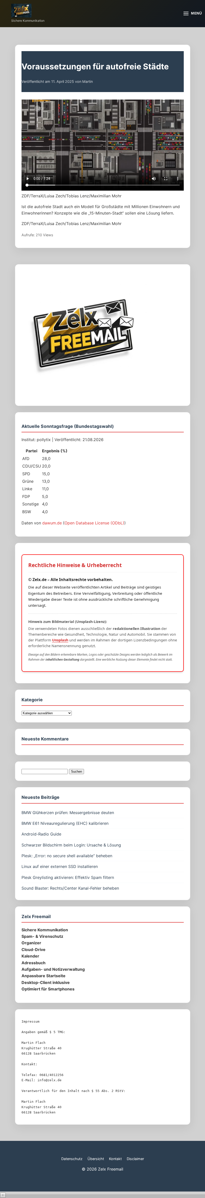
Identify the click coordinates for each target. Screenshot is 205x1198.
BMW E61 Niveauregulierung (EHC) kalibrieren (65, 823)
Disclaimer (135, 1159)
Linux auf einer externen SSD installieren (60, 866)
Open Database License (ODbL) (94, 522)
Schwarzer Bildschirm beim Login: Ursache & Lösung (71, 844)
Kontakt (115, 1159)
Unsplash (60, 640)
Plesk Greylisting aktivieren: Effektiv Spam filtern (68, 877)
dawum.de (52, 522)
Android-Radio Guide (41, 834)
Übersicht (96, 1159)
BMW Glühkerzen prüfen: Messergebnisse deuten (68, 812)
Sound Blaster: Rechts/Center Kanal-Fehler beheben (70, 888)
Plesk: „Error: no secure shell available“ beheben (67, 855)
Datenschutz (71, 1159)
